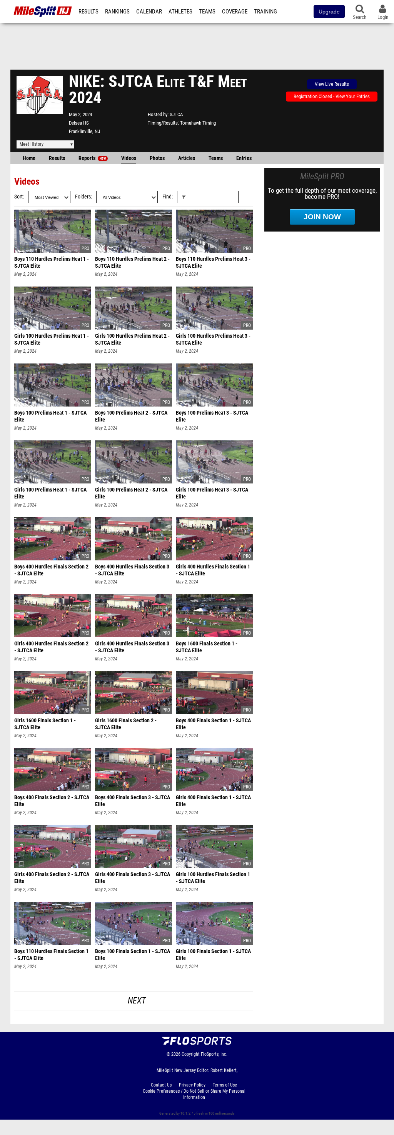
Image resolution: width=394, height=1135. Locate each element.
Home (29, 158)
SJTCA (176, 114)
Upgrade (329, 11)
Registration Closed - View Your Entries (332, 96)
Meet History (31, 144)
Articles (186, 158)
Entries (244, 158)
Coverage (234, 11)
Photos (157, 158)
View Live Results (332, 84)
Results (88, 11)
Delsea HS (79, 123)
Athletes (180, 11)
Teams (207, 11)
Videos (128, 158)
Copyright (191, 1054)
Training (265, 11)
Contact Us (161, 1085)
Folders (83, 196)
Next (137, 1000)
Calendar (149, 11)
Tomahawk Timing (198, 123)
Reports (92, 158)
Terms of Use (225, 1085)
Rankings (117, 11)
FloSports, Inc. (214, 1054)
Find (167, 196)
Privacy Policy (192, 1085)
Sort (18, 196)
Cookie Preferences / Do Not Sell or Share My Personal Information (194, 1094)
